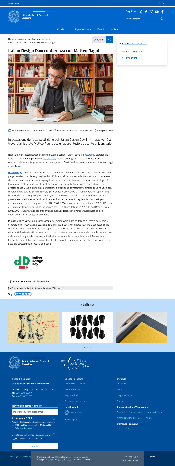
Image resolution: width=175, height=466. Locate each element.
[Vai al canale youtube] (156, 11)
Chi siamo (121, 383)
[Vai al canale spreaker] (161, 11)
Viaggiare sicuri (71, 395)
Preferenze (131, 457)
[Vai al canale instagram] (150, 11)
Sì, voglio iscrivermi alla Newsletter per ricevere (31, 434)
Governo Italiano (14, 3)
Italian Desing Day (23, 294)
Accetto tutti (130, 460)
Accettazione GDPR (22, 418)
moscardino (88, 155)
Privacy (20, 427)
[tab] (84, 347)
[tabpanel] (33, 328)
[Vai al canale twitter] (139, 11)
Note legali (13, 456)
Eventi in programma (37, 39)
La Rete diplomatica (74, 389)
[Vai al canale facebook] (145, 11)
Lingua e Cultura (124, 395)
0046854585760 (24, 392)
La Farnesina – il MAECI (75, 383)
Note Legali (28, 427)
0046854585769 (24, 396)
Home (11, 39)
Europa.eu (73, 419)
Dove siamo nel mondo (75, 401)
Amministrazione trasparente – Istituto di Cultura (139, 412)
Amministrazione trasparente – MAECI (134, 417)
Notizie (120, 401)
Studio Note (49, 158)
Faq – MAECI (123, 428)
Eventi (21, 39)
